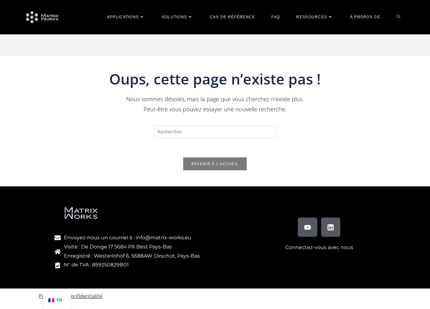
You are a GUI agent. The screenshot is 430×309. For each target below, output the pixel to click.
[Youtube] (307, 227)
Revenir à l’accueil (215, 163)
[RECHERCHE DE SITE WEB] (398, 17)
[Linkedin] (331, 227)
